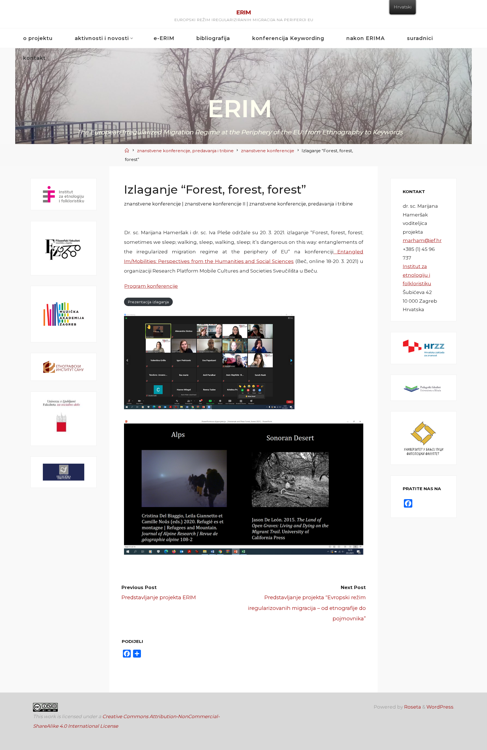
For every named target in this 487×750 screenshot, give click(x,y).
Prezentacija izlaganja (148, 302)
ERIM (243, 12)
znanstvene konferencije (267, 150)
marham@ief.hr (422, 240)
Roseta (412, 707)
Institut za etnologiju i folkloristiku (417, 275)
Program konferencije (151, 286)
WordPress (439, 707)
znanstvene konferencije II (214, 204)
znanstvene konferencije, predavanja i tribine (185, 150)
